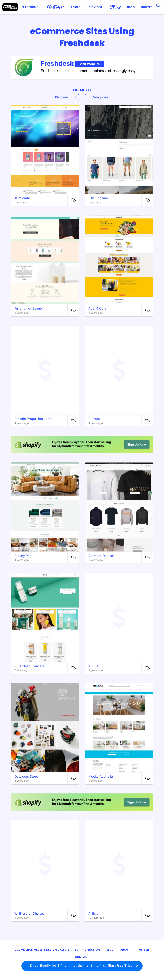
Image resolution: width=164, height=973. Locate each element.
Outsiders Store (26, 776)
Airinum (94, 419)
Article (93, 913)
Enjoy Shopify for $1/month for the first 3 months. (81, 965)
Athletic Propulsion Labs (32, 419)
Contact (82, 957)
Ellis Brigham (98, 198)
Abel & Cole (97, 308)
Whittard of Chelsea (29, 913)
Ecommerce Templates (55, 7)
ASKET (93, 666)
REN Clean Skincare (29, 666)
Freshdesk (70, 63)
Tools (76, 7)
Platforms (30, 7)
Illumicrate (22, 198)
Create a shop (115, 7)
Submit (146, 7)
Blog (131, 7)
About (125, 949)
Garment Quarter (101, 556)
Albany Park (23, 556)
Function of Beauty (28, 308)
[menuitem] (30, 7)
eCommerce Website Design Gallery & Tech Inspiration (57, 949)
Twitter (142, 949)
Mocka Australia (100, 776)
